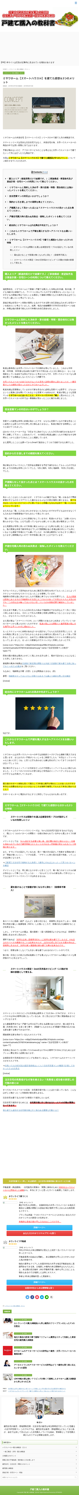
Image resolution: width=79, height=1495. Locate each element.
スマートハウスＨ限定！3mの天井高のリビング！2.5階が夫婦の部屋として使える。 (42, 261)
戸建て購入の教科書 (39, 1489)
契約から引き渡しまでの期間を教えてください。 (31, 202)
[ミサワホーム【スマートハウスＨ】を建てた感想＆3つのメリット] (42, 1297)
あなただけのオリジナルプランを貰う (39, 1233)
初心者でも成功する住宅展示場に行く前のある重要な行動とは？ (31, 1110)
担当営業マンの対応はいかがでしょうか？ (28, 196)
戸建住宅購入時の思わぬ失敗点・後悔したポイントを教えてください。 (39, 218)
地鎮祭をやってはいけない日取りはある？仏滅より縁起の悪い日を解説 (39, 676)
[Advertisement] (39, 46)
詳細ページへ (39, 1227)
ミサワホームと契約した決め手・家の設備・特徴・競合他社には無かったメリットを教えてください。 (40, 188)
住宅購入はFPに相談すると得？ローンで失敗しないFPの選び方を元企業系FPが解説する (37, 1389)
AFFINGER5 (59, 1492)
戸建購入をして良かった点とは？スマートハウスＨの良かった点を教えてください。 (40, 209)
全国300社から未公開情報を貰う (39, 1288)
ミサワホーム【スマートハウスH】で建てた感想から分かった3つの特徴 (40, 241)
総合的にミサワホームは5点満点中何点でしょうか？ (32, 225)
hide (45, 172)
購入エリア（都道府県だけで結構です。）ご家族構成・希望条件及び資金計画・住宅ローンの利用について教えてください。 (40, 180)
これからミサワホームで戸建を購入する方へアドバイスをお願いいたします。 (39, 232)
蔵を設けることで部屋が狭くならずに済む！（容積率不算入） (39, 255)
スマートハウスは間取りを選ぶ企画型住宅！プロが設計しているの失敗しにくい (41, 248)
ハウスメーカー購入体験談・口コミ (15, 1306)
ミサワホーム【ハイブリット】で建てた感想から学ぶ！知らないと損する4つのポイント (37, 1391)
